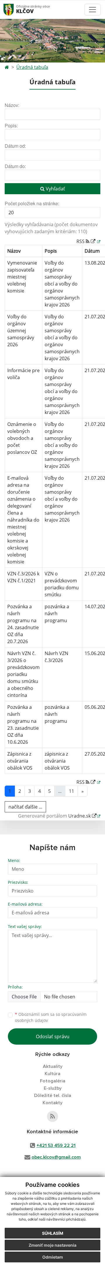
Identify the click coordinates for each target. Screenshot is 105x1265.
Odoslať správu (52, 1036)
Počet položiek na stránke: (32, 203)
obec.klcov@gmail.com (56, 1157)
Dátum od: (15, 145)
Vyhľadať (55, 188)
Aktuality (52, 1066)
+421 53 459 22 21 (56, 1145)
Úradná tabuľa (32, 67)
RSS (81, 241)
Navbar (14, 9)
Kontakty (52, 1102)
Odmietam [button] (52, 1257)
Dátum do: (15, 166)
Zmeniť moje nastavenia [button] (52, 1245)
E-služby (53, 1088)
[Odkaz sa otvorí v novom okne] (52, 1116)
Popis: (11, 125)
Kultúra (52, 1073)
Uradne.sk (80, 816)
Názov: (12, 105)
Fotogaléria (52, 1081)
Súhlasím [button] (52, 1233)
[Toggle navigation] (92, 9)
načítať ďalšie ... (25, 807)
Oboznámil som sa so (51, 1017)
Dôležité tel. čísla (52, 1095)
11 (71, 791)
